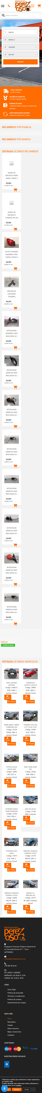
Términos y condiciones (16, 996)
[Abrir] (2, 6)
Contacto (11, 1035)
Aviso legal (12, 990)
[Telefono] (9, 6)
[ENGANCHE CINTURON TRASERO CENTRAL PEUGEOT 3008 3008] (11, 281)
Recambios (12, 1022)
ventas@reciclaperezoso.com (15, 959)
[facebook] (6, 1064)
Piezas (12, 702)
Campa (10, 1025)
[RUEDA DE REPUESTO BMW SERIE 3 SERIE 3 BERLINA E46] (11, 163)
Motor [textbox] (11, 54)
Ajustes (27, 1089)
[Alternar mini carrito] (39, 6)
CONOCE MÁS (8, 645)
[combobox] (20, 32)
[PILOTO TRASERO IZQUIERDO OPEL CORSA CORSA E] (11, 242)
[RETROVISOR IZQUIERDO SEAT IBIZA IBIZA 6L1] (11, 321)
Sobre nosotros (13, 1029)
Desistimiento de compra (17, 1003)
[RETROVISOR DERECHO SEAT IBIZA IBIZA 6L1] (11, 360)
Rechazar (16, 1089)
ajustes (18, 1085)
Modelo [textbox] (12, 40)
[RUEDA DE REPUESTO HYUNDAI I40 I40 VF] (11, 203)
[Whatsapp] (33, 6)
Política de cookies (14, 999)
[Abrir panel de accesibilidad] (4, 1088)
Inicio (10, 1019)
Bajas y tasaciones (14, 1032)
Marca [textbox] (11, 32)
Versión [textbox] (12, 47)
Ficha (8, 698)
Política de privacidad (15, 993)
